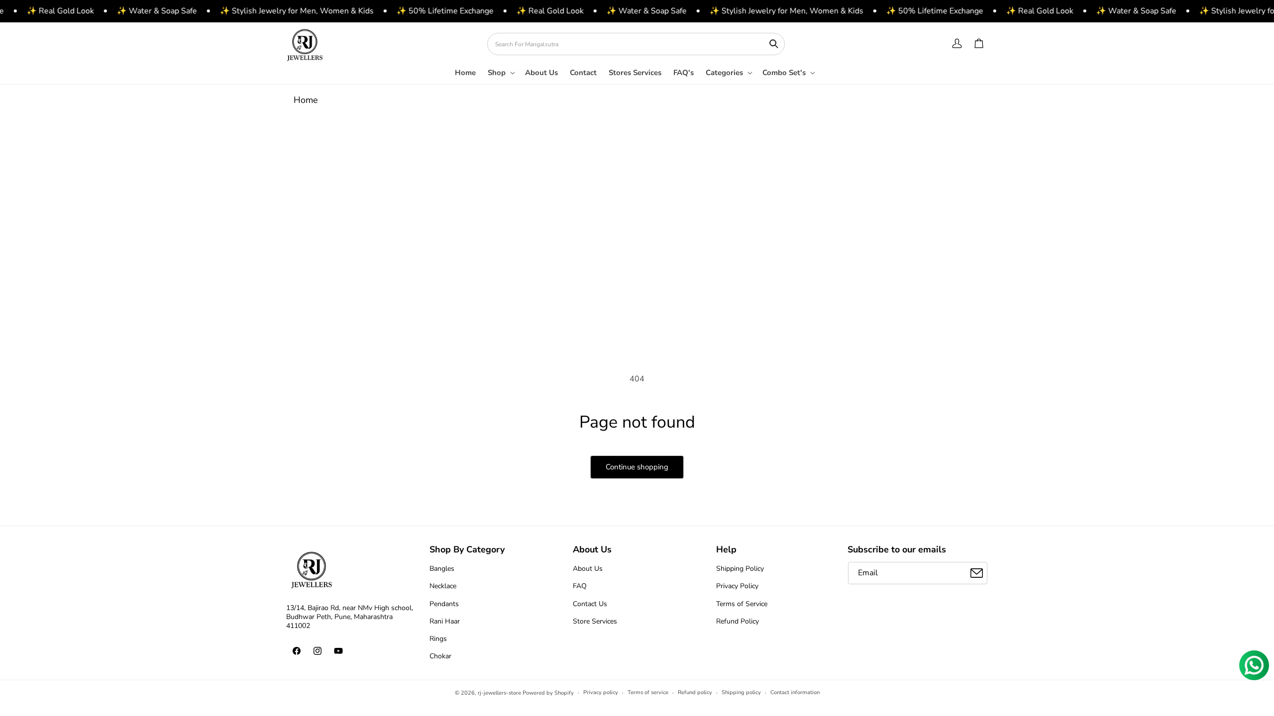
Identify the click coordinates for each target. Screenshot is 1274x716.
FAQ (580, 586)
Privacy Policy (737, 586)
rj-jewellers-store (499, 693)
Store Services (595, 621)
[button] (500, 76)
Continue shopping (637, 467)
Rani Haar (444, 621)
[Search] (774, 44)
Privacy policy (600, 692)
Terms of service (648, 692)
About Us (588, 568)
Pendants (444, 604)
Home (306, 100)
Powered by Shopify (548, 693)
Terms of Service (741, 604)
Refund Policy (737, 621)
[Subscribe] (976, 573)
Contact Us (590, 604)
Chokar (440, 656)
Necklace (442, 586)
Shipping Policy (740, 568)
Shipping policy (741, 692)
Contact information (795, 692)
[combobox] (636, 44)
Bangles (441, 568)
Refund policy (695, 692)
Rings (438, 638)
